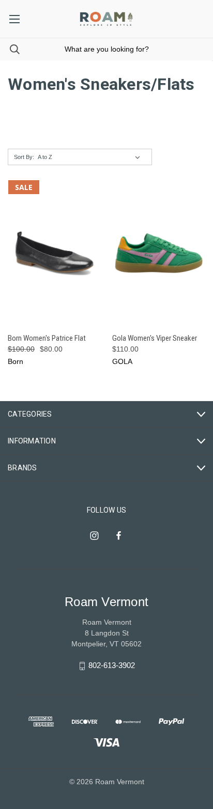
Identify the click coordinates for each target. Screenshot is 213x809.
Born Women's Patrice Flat (47, 338)
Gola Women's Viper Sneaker (154, 338)
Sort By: (24, 157)
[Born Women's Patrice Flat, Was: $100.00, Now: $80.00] (54, 253)
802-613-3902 (111, 665)
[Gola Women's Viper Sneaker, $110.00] (159, 253)
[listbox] (91, 157)
